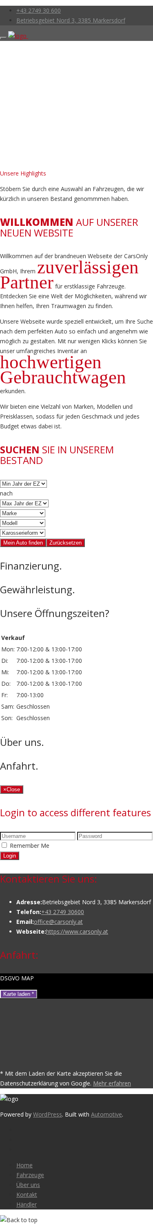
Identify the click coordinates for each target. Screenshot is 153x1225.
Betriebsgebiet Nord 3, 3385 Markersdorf (70, 20)
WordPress (47, 1114)
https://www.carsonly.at (77, 931)
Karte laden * (18, 994)
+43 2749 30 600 (38, 10)
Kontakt (26, 1194)
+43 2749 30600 (62, 912)
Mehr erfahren (112, 1083)
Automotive (106, 1114)
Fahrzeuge (30, 1175)
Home (24, 1165)
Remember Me (29, 845)
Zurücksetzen (65, 543)
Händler (26, 1204)
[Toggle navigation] (3, 38)
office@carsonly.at (58, 922)
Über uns (28, 1185)
